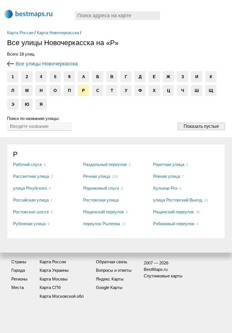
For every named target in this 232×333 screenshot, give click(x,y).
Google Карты (109, 287)
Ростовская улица (101, 200)
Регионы (19, 279)
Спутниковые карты (163, 275)
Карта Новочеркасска (58, 32)
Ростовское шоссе (31, 211)
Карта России (20, 32)
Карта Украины (54, 270)
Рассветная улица (31, 176)
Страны (18, 261)
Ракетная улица (168, 164)
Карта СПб (50, 287)
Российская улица (31, 200)
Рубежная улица (29, 223)
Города (18, 270)
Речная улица (96, 176)
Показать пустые (201, 126)
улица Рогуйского (30, 188)
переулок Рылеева (101, 223)
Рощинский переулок (173, 211)
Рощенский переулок (103, 211)
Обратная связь (111, 261)
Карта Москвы (54, 279)
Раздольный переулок (105, 164)
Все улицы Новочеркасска (47, 64)
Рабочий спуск (27, 164)
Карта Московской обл (62, 296)
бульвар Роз (165, 188)
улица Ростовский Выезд (177, 200)
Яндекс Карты (110, 279)
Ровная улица (166, 176)
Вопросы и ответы (114, 270)
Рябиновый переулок (173, 223)
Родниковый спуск (101, 188)
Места (17, 287)
